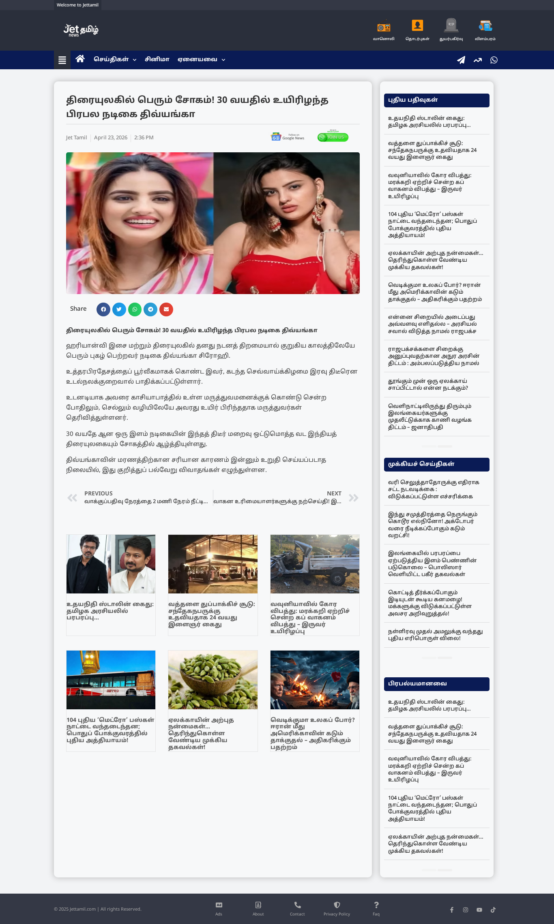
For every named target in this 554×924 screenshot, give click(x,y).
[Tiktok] (493, 910)
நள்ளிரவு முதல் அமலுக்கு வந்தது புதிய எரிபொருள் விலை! (435, 635)
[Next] (445, 446)
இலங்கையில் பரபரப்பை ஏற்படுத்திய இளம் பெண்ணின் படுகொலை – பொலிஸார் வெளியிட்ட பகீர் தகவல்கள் (432, 564)
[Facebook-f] (452, 910)
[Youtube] (479, 910)
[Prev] (429, 446)
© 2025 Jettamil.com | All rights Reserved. (98, 909)
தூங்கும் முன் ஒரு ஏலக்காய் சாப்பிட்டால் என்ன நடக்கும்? (428, 385)
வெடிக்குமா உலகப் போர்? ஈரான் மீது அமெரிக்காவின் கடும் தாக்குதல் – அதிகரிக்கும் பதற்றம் (313, 734)
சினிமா (157, 59)
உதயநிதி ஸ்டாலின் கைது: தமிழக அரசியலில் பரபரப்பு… (110, 611)
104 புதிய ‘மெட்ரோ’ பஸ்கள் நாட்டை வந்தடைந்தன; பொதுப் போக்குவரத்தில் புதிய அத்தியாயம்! (110, 730)
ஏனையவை (197, 59)
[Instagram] (465, 910)
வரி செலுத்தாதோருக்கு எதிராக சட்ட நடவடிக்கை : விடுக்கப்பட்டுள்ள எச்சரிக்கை (433, 490)
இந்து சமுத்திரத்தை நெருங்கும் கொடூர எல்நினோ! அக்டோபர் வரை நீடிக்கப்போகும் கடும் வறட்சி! (432, 525)
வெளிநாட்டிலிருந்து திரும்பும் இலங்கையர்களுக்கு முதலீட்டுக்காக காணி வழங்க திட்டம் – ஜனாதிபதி (430, 417)
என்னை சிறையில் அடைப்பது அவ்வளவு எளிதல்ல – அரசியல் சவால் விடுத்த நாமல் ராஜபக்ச (432, 324)
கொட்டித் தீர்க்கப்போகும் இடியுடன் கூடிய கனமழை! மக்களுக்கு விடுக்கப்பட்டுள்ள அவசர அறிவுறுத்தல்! (430, 603)
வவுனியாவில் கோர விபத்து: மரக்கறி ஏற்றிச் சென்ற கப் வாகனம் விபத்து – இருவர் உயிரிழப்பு (310, 618)
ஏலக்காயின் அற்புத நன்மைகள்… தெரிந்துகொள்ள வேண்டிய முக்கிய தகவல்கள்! (201, 734)
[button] (103, 309)
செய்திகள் (111, 59)
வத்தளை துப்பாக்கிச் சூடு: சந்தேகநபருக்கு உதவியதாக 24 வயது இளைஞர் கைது (211, 614)
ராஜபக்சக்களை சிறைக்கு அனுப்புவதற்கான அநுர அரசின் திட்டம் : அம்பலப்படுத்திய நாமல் (434, 356)
